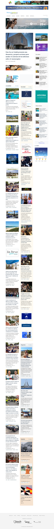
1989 (6, 392)
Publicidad (18, 515)
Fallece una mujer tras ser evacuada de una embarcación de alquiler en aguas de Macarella (43, 71)
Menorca (13, 285)
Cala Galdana (13, 149)
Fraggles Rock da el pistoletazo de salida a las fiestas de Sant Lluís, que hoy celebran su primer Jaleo (26, 296)
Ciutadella (7, 207)
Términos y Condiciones (42, 515)
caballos (22, 140)
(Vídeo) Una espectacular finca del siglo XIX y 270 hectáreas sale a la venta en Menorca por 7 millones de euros (12, 274)
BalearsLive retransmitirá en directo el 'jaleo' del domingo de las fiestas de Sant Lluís (26, 239)
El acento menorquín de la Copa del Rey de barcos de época (26, 422)
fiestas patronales (26, 140)
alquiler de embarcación (8, 149)
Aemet (6, 111)
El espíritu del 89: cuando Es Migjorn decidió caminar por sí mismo (12, 383)
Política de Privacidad (35, 515)
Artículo (22, 482)
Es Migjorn (9, 392)
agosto (9, 111)
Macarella (17, 149)
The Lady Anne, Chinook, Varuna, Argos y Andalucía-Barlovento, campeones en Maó (26, 393)
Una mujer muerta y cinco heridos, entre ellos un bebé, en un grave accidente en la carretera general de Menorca (43, 59)
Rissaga (12, 339)
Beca (6, 312)
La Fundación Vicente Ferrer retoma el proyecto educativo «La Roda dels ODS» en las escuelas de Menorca (26, 208)
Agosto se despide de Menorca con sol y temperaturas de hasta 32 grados (43, 109)
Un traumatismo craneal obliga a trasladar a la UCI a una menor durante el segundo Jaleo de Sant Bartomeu (43, 78)
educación (10, 207)
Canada (9, 312)
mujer (27, 482)
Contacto (15, 515)
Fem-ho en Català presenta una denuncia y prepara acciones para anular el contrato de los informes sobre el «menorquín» (43, 115)
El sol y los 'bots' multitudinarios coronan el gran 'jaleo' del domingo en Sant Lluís (26, 171)
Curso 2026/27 (12, 312)
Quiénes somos (11, 515)
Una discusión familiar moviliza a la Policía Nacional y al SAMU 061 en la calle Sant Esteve (43, 83)
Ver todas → (17, 85)
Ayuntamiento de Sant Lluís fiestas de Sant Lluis (26, 139)
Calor (11, 111)
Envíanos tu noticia (23, 515)
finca (10, 285)
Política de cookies (29, 515)
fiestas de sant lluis (23, 184)
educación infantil (14, 207)
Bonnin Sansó (7, 285)
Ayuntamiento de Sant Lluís (24, 183)
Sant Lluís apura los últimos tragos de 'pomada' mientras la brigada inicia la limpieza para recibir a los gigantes (43, 122)
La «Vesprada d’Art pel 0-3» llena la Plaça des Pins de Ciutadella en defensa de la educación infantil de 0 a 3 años (12, 196)
